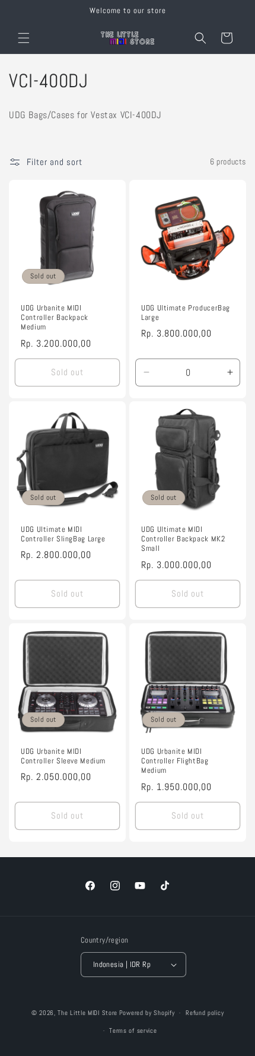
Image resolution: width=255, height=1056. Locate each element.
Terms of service (133, 1030)
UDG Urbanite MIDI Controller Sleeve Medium (63, 756)
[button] (24, 38)
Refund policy (205, 1013)
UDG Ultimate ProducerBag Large (185, 312)
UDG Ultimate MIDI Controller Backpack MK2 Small (183, 539)
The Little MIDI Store (87, 1013)
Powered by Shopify (147, 1013)
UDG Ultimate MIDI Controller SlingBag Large (63, 534)
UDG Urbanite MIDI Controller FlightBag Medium (175, 761)
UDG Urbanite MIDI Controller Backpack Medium (54, 317)
